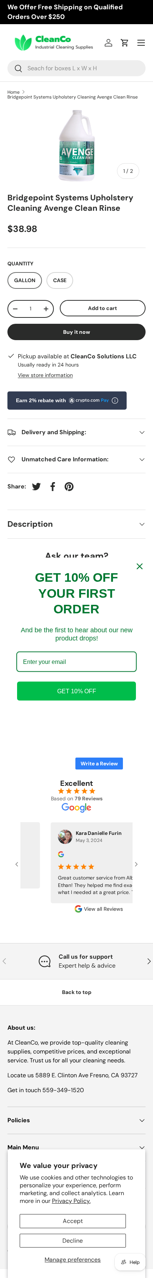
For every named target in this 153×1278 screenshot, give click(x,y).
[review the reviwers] (55, 855)
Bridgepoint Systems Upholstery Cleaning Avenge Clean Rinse (72, 97)
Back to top (76, 992)
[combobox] (76, 68)
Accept (73, 1221)
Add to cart (102, 308)
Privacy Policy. (71, 1201)
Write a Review (99, 763)
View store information (45, 375)
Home (13, 92)
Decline (72, 1241)
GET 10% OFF (76, 691)
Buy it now (76, 332)
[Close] (140, 566)
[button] (125, 43)
